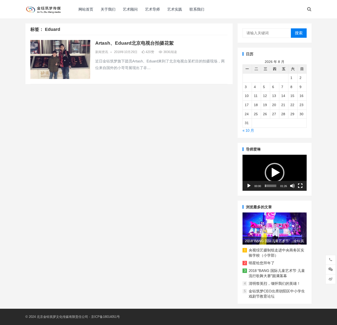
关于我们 (108, 9)
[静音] (292, 185)
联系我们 (196, 9)
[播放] (248, 185)
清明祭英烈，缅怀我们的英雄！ (274, 283)
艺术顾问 (130, 9)
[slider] (270, 186)
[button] (274, 173)
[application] (275, 173)
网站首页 (85, 9)
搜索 (299, 33)
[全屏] (300, 185)
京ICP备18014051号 (105, 317)
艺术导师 (152, 9)
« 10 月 (248, 130)
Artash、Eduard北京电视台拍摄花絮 (134, 43)
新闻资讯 (101, 52)
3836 (169, 52)
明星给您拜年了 (262, 263)
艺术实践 (174, 9)
